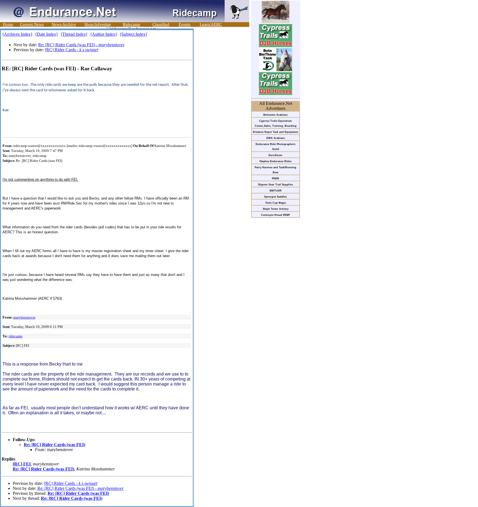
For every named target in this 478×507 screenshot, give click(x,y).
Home (8, 24)
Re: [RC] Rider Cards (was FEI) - (81, 44)
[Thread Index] (74, 34)
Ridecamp (131, 24)
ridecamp (15, 336)
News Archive (64, 24)
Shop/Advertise (97, 24)
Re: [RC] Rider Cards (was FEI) (54, 444)
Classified (160, 24)
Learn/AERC (211, 24)
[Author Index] (103, 34)
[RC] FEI (22, 464)
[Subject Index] (133, 34)
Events (184, 24)
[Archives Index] (17, 34)
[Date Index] (46, 34)
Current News (32, 24)
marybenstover (24, 317)
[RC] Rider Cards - (71, 49)
